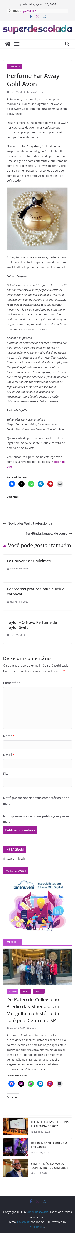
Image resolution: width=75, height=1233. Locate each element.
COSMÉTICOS (14, 66)
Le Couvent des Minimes (29, 560)
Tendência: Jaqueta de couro (46, 533)
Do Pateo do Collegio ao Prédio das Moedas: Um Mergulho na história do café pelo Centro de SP (33, 1010)
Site (5, 773)
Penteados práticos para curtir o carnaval (36, 591)
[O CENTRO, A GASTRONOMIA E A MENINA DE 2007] (15, 1127)
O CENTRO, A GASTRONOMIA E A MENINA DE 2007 (50, 1124)
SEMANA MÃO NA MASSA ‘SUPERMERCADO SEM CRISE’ (49, 1166)
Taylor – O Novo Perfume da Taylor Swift (32, 625)
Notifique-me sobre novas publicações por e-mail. (36, 819)
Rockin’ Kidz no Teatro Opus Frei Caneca (49, 1145)
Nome (9, 736)
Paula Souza (36, 92)
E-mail (8, 755)
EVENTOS (12, 991)
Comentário (13, 683)
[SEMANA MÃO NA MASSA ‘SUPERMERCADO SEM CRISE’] (15, 1168)
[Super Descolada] (7, 44)
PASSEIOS (39, 991)
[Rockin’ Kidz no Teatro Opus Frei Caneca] (15, 1147)
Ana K (33, 1028)
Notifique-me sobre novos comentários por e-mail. (36, 801)
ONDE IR (26, 991)
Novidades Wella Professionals (30, 523)
